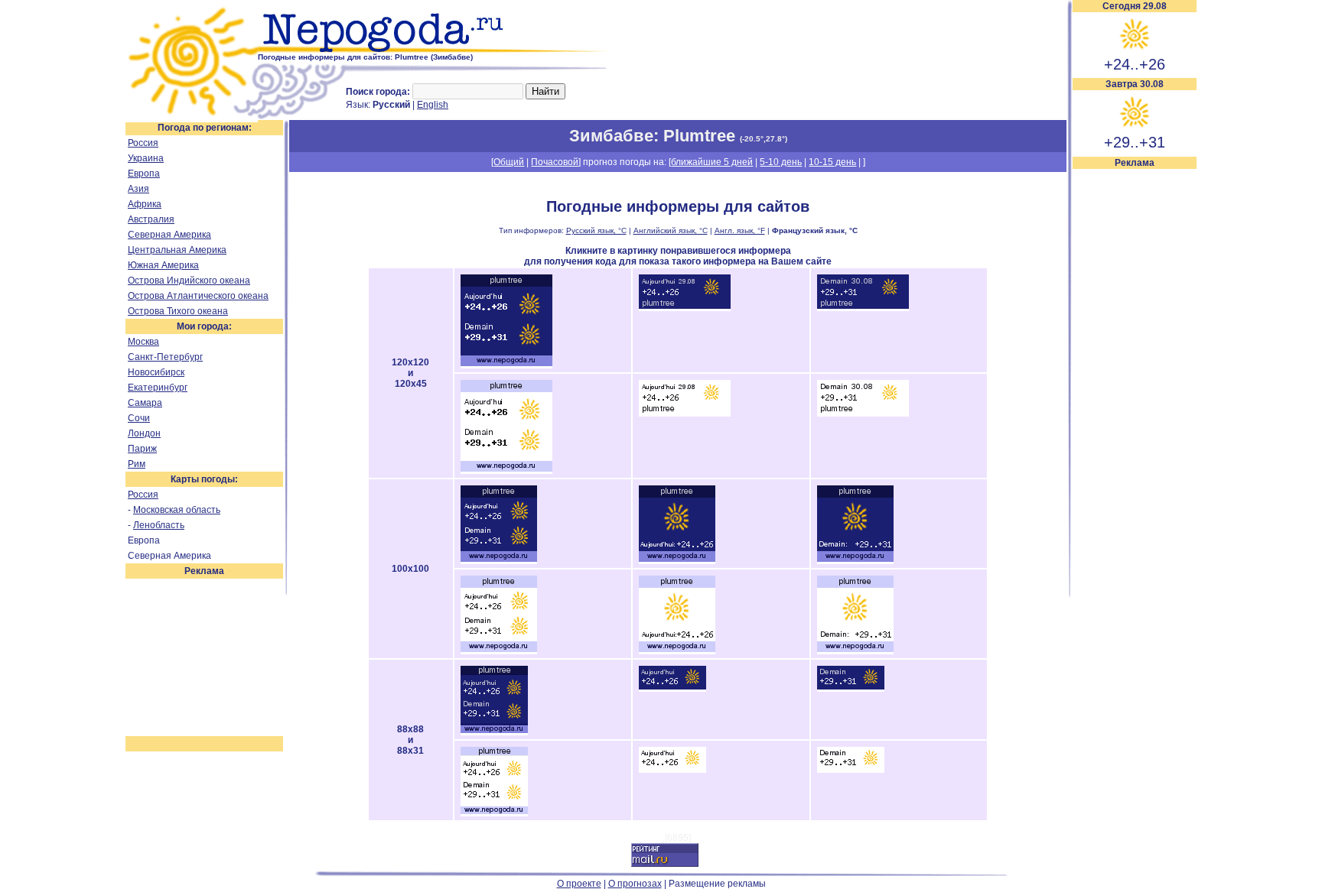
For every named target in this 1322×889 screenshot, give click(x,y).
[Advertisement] (1134, 399)
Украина (146, 158)
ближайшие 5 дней (712, 162)
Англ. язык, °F (740, 230)
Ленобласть (158, 525)
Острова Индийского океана (189, 280)
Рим (136, 464)
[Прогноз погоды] (437, 49)
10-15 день (832, 162)
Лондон (144, 433)
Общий (508, 162)
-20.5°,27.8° (763, 139)
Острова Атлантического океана (198, 295)
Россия (143, 143)
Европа (144, 173)
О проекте (579, 883)
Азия (138, 188)
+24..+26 (1134, 64)
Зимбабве (611, 135)
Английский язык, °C (670, 230)
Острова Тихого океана (178, 311)
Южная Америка (163, 265)
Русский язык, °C (596, 230)
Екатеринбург (157, 387)
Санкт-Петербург (165, 357)
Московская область (176, 510)
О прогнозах (635, 883)
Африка (144, 204)
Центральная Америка (177, 250)
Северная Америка (169, 234)
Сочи (139, 418)
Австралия (151, 219)
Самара (145, 402)
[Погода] (191, 117)
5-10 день (781, 162)
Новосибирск (156, 372)
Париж (142, 448)
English (432, 104)
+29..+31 (1134, 142)
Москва (143, 341)
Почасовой (554, 162)
